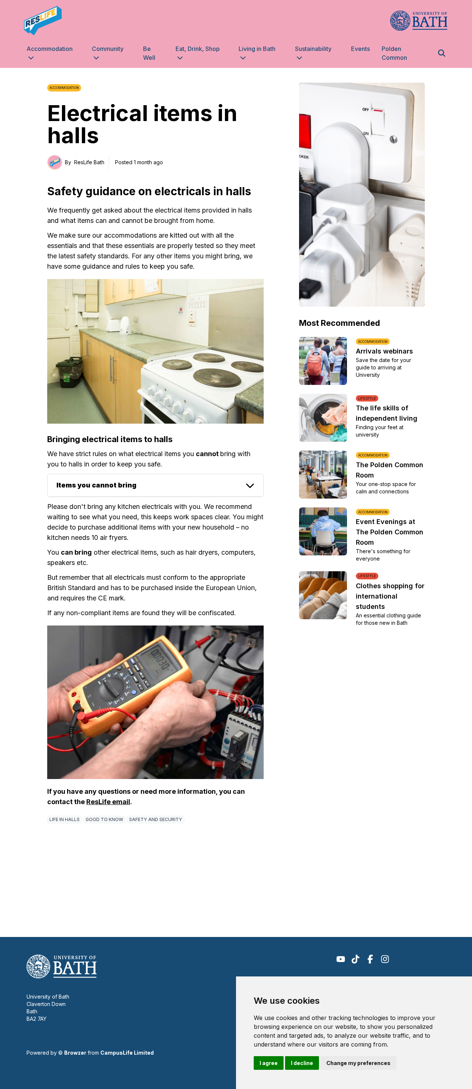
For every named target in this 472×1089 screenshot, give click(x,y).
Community (108, 48)
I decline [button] (302, 1063)
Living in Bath (257, 48)
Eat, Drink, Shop (198, 48)
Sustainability (313, 48)
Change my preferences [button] (358, 1063)
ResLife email (108, 802)
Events (360, 48)
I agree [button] (269, 1063)
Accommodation (50, 48)
